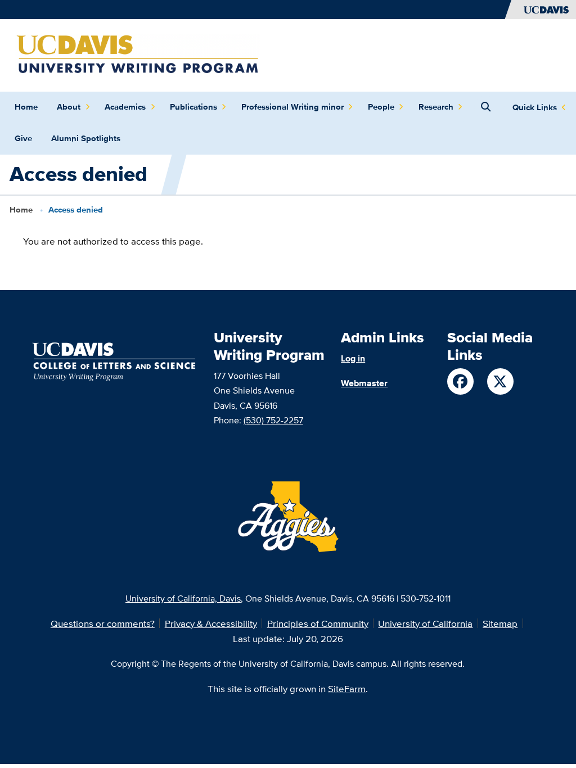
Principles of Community (317, 623)
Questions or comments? (103, 623)
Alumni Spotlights (85, 138)
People (381, 107)
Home (26, 107)
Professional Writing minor (292, 107)
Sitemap (500, 623)
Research (435, 107)
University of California (425, 623)
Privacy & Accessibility (211, 623)
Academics (125, 107)
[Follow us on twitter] (500, 381)
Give (23, 138)
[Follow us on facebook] (460, 381)
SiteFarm (347, 688)
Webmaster (364, 383)
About (68, 107)
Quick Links (534, 107)
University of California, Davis (183, 598)
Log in (353, 358)
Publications (193, 107)
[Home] (137, 54)
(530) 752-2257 (273, 420)
